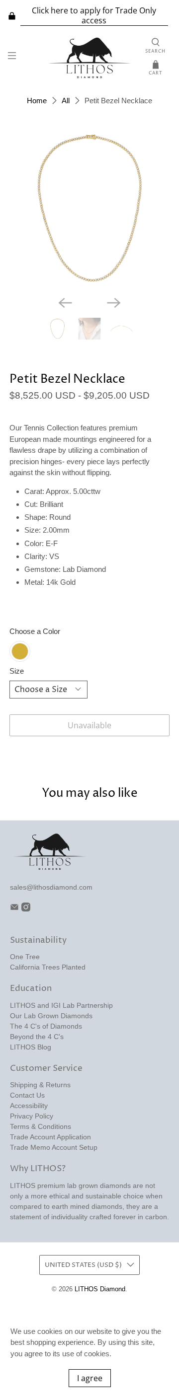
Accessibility (29, 1106)
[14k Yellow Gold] (19, 651)
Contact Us (27, 1095)
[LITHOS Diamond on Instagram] (25, 909)
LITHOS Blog (30, 1047)
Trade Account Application (50, 1137)
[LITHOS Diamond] (89, 57)
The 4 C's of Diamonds (46, 1026)
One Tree (25, 957)
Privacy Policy (31, 1116)
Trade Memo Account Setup (53, 1147)
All (66, 100)
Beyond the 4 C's (37, 1037)
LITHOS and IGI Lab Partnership (61, 1005)
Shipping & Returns (40, 1085)
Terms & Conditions (40, 1126)
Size (16, 671)
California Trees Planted (48, 967)
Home (37, 100)
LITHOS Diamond (100, 1289)
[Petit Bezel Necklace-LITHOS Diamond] (89, 208)
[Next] (113, 302)
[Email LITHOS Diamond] (14, 909)
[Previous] (65, 302)
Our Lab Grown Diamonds (51, 1016)
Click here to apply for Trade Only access (94, 15)
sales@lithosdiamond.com (51, 887)
